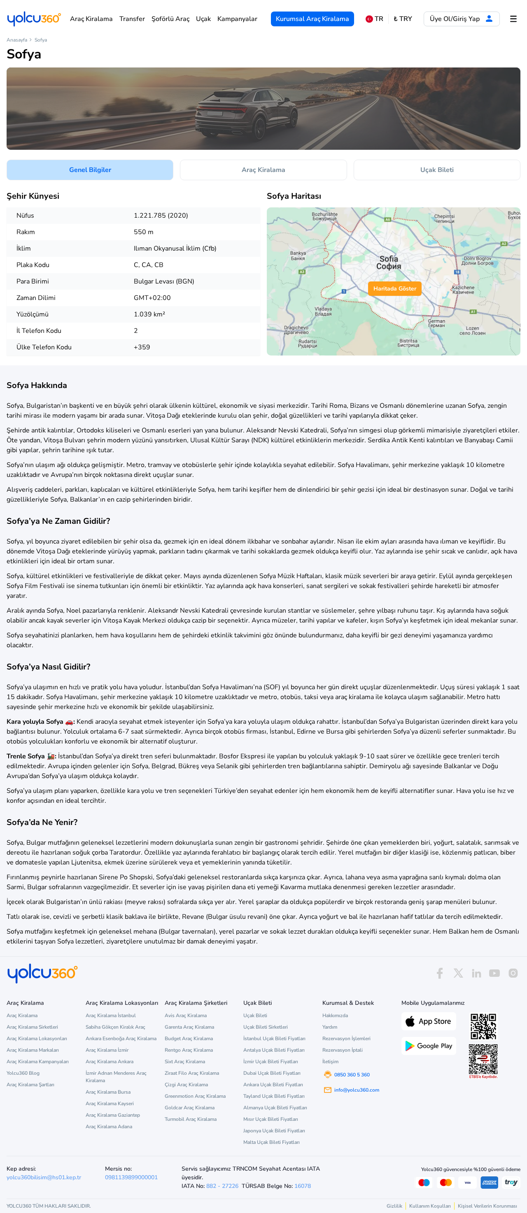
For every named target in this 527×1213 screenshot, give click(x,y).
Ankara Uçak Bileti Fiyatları (273, 1084)
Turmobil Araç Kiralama (191, 1119)
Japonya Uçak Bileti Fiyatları (274, 1130)
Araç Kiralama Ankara (109, 1061)
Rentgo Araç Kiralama (189, 1050)
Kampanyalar (237, 18)
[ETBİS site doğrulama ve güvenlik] (483, 1061)
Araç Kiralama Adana (109, 1126)
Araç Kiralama (91, 18)
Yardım (329, 1027)
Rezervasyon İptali (342, 1050)
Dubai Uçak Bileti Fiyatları (272, 1073)
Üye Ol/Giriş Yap (455, 18)
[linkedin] (476, 973)
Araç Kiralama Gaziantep (113, 1115)
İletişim (330, 1061)
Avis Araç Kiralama (186, 1015)
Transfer (132, 18)
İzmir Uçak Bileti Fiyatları (270, 1061)
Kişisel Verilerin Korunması (487, 1206)
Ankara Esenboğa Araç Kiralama (121, 1038)
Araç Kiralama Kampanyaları (38, 1061)
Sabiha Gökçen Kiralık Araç (115, 1027)
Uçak (203, 18)
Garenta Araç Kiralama (189, 1027)
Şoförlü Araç (170, 18)
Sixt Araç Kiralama (185, 1061)
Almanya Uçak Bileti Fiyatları (275, 1107)
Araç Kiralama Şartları (30, 1084)
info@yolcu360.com (356, 1090)
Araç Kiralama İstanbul (111, 1015)
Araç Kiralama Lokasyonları (37, 1038)
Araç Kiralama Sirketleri (32, 1027)
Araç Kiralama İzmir (107, 1050)
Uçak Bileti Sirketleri (265, 1027)
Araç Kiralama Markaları (33, 1050)
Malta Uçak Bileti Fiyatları (271, 1142)
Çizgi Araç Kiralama (186, 1084)
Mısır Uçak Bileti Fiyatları (270, 1119)
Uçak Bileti (437, 169)
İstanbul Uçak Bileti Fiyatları (274, 1038)
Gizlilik (394, 1206)
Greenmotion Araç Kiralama (195, 1096)
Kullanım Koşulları (430, 1206)
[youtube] (494, 973)
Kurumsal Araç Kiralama (312, 18)
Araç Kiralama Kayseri (110, 1103)
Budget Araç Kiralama (189, 1038)
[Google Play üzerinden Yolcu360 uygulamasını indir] (428, 1045)
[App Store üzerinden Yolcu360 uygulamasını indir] (428, 1020)
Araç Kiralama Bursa (108, 1092)
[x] (458, 973)
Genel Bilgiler (90, 169)
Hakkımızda (335, 1015)
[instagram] (513, 973)
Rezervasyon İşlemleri (346, 1038)
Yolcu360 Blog (23, 1073)
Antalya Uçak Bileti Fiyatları (274, 1050)
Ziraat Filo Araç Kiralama (192, 1073)
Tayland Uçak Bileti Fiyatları (274, 1096)
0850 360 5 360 (352, 1074)
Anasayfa (17, 40)
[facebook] (439, 973)
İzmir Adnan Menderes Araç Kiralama (116, 1077)
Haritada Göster (394, 289)
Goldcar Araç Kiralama (190, 1107)
